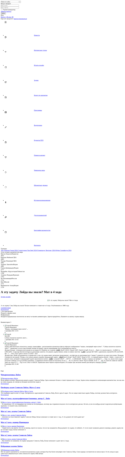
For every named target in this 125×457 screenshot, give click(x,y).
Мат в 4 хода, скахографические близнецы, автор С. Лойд (25, 398)
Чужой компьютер (9, 10)
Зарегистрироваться (20, 19)
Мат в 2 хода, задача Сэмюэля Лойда (16, 435)
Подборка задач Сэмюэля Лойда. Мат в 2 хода (20, 387)
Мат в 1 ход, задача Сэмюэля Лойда (16, 411)
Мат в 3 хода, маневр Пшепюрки (15, 422)
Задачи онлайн (6, 297)
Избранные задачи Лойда (12, 446)
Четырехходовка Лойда (11, 375)
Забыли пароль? (6, 11)
